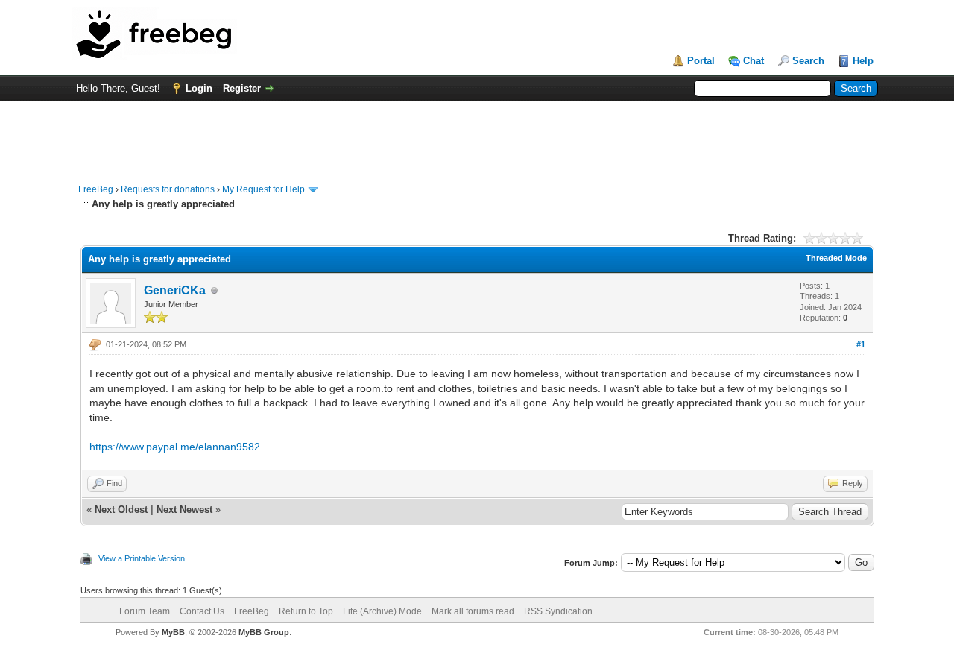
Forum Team (144, 611)
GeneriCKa (175, 290)
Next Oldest (121, 509)
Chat (753, 60)
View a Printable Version (141, 558)
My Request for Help (263, 189)
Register (242, 88)
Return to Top (306, 611)
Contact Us (202, 611)
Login (199, 88)
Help (863, 60)
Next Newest (184, 509)
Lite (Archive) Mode (382, 611)
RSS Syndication (558, 611)
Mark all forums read (473, 611)
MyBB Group (263, 632)
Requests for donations (168, 189)
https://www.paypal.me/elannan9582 (174, 447)
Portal (701, 60)
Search (808, 60)
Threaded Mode (836, 257)
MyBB (173, 632)
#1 (860, 344)
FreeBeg (95, 189)
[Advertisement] (477, 134)
